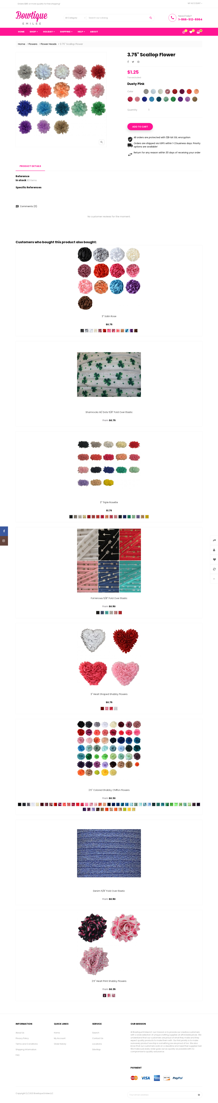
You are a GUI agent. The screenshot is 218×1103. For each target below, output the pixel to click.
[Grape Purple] (180, 99)
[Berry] (193, 804)
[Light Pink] (115, 516)
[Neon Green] (171, 804)
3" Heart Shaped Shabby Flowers (109, 694)
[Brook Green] (166, 99)
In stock (21, 180)
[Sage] (135, 804)
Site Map (96, 1049)
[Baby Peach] (104, 804)
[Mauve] (100, 330)
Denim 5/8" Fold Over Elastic (109, 891)
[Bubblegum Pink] (113, 330)
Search (95, 1032)
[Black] (82, 330)
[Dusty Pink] (167, 92)
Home (57, 1032)
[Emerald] (173, 99)
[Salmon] (68, 804)
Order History (60, 1044)
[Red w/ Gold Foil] (120, 612)
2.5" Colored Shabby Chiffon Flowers (109, 790)
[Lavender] (187, 99)
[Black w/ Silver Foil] (97, 612)
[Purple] (131, 330)
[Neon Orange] (106, 809)
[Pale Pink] (95, 804)
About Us (20, 1032)
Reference (22, 176)
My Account (59, 1038)
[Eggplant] (198, 804)
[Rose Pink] (111, 516)
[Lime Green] (176, 804)
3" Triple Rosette (109, 502)
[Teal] (158, 804)
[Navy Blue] (120, 516)
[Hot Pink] (130, 99)
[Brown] (135, 330)
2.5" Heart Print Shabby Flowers (109, 981)
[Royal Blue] (144, 99)
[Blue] (151, 99)
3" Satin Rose (109, 316)
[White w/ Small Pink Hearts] (113, 995)
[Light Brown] (195, 99)
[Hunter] (153, 804)
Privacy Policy (22, 1038)
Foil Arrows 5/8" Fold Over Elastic (109, 598)
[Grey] (146, 92)
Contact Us (97, 1038)
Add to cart (140, 126)
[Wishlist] (190, 32)
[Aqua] (140, 804)
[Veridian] (129, 516)
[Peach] (196, 92)
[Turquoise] (126, 330)
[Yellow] (147, 516)
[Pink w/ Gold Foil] (115, 612)
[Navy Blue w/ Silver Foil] (102, 612)
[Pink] (137, 99)
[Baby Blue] (149, 804)
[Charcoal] (24, 804)
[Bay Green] (185, 804)
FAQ (17, 1055)
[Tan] (142, 516)
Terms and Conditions (27, 1044)
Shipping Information (26, 1049)
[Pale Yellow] (133, 809)
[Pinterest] (138, 62)
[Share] (128, 62)
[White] (153, 92)
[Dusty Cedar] (51, 804)
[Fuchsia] (73, 804)
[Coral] (189, 92)
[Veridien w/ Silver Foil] (106, 612)
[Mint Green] (133, 516)
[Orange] (115, 809)
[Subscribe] (199, 1095)
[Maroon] (42, 804)
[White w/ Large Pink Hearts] (109, 995)
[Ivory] (160, 92)
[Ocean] (118, 804)
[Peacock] (159, 99)
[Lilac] (88, 809)
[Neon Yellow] (124, 809)
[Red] (175, 92)
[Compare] (184, 32)
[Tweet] (133, 62)
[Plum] (182, 92)
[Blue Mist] (144, 804)
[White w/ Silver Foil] (111, 612)
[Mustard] (120, 809)
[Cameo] (93, 516)
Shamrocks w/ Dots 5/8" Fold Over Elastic (109, 412)
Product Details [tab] (30, 166)
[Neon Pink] (77, 804)
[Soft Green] (189, 804)
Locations (97, 1044)
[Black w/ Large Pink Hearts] (104, 995)
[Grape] (84, 809)
